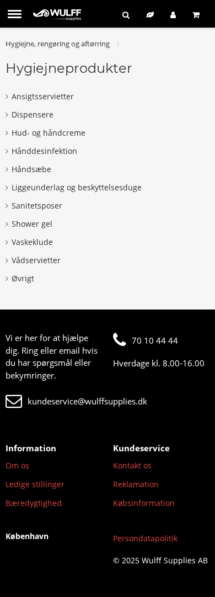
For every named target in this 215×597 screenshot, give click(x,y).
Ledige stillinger (35, 484)
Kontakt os (132, 465)
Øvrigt (23, 278)
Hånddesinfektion (44, 151)
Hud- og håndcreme (48, 132)
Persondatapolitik (145, 538)
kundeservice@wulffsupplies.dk (87, 401)
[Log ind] (173, 14)
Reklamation (136, 484)
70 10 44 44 (155, 340)
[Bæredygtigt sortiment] (150, 14)
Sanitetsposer (37, 205)
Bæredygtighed (34, 503)
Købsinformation (144, 503)
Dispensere (32, 114)
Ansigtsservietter (43, 96)
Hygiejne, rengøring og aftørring (58, 44)
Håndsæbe (31, 169)
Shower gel (32, 223)
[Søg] (126, 14)
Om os (17, 465)
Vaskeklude (32, 242)
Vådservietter (36, 260)
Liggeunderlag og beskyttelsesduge (77, 187)
